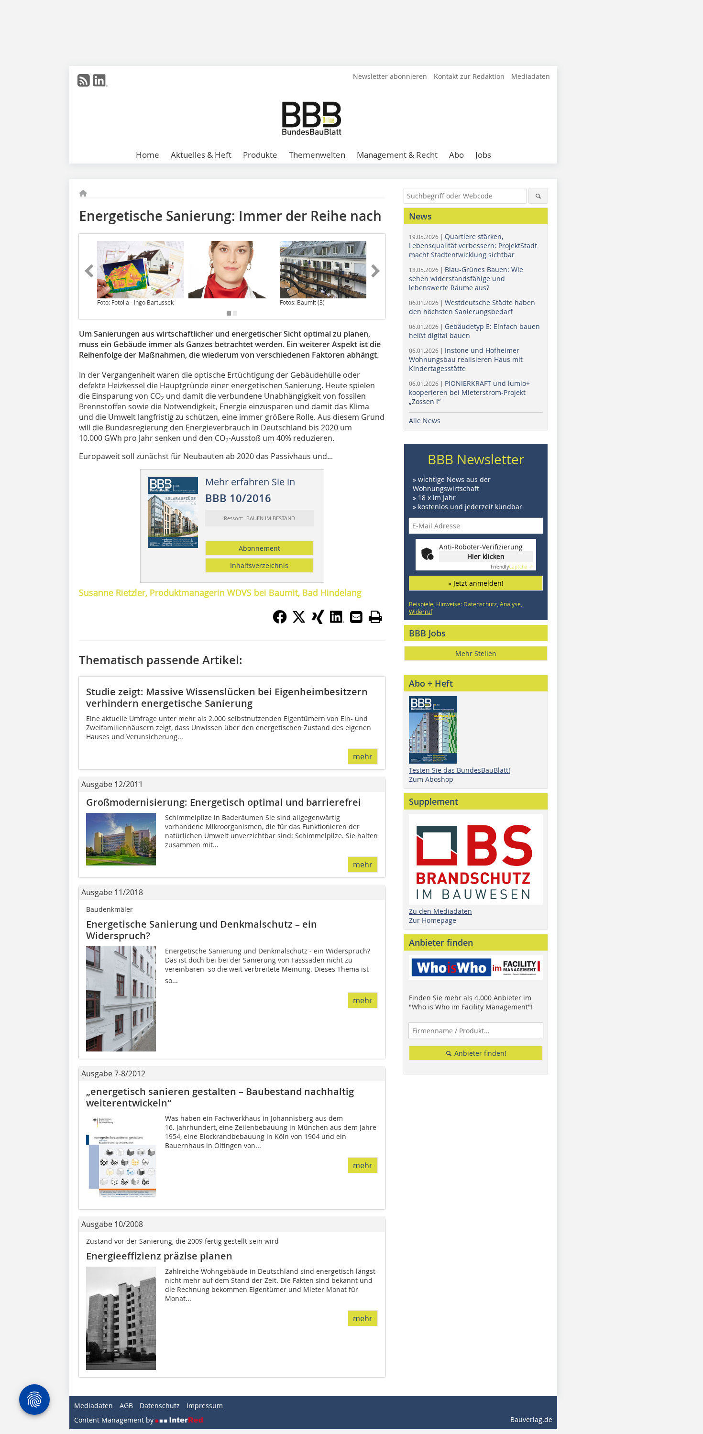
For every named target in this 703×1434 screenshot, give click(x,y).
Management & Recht (397, 154)
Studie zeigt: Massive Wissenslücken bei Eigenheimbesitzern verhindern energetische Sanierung (227, 697)
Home (147, 154)
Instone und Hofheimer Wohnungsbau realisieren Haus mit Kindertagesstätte (466, 359)
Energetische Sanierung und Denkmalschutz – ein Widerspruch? (201, 930)
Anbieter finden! (479, 1053)
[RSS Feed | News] (84, 80)
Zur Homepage (432, 920)
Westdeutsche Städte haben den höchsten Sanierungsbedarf (472, 307)
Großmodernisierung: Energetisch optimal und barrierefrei (223, 802)
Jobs (483, 154)
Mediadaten (530, 76)
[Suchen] (538, 195)
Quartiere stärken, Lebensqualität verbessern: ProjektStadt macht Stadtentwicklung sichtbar (473, 245)
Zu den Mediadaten (440, 911)
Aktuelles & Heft (201, 154)
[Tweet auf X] (298, 621)
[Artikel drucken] (375, 617)
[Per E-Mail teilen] (356, 617)
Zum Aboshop (431, 779)
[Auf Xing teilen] (318, 621)
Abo (456, 154)
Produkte (260, 154)
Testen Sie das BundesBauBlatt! (459, 770)
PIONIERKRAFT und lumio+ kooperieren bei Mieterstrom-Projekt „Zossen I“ (469, 392)
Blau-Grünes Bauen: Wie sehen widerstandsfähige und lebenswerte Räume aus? (466, 278)
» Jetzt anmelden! (476, 583)
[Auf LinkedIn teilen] (337, 621)
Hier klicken (486, 556)
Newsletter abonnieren (390, 76)
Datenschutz (160, 1405)
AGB (126, 1405)
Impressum (205, 1405)
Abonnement (259, 548)
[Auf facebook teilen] (279, 621)
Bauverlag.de (531, 1419)
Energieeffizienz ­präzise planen (159, 1255)
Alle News (424, 420)
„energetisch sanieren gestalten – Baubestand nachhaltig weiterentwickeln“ (220, 1097)
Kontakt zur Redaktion (469, 76)
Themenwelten (317, 154)
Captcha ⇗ (512, 567)
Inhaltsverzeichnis (259, 565)
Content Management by (114, 1419)
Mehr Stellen (475, 653)
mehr (363, 756)
